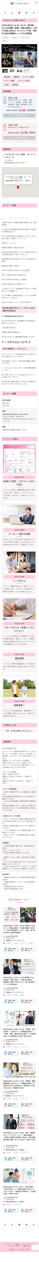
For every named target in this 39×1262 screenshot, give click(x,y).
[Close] (29, 176)
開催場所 (17, 77)
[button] (5, 12)
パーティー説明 (28, 77)
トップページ (9, 1244)
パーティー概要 (9, 81)
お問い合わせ (26, 1246)
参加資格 (7, 77)
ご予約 (6, 85)
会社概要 (17, 1244)
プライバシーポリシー (14, 1246)
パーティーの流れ (24, 81)
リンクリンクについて (27, 1244)
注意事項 (15, 85)
